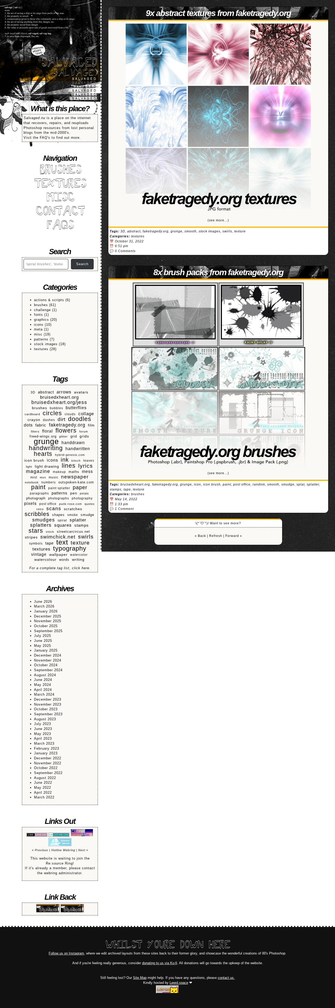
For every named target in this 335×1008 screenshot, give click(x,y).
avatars (81, 392)
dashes (49, 420)
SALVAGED (69, 63)
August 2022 (45, 778)
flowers (66, 430)
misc (38, 334)
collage (86, 413)
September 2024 (48, 670)
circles (52, 413)
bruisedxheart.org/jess (59, 402)
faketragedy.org (67, 425)
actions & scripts (49, 300)
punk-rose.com (70, 503)
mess (87, 471)
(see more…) (218, 220)
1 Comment (124, 509)
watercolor (79, 554)
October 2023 (46, 709)
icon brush (34, 460)
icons (38, 325)
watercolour (45, 559)
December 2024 (47, 655)
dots (28, 425)
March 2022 (44, 797)
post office (48, 503)
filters (35, 431)
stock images (46, 344)
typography (69, 548)
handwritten (77, 448)
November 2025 (47, 621)
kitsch (76, 460)
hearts (43, 453)
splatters (41, 525)
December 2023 (47, 699)
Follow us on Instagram (66, 953)
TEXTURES (60, 184)
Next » (83, 850)
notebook (32, 482)
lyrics (85, 465)
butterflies (76, 408)
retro (40, 509)
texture (80, 542)
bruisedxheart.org (59, 397)
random (259, 484)
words (64, 560)
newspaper (74, 476)
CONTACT (60, 212)
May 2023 (42, 734)
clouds (70, 414)
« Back (200, 536)
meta (38, 329)
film (91, 425)
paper (80, 487)
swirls (86, 536)
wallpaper (58, 555)
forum (83, 431)
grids (84, 436)
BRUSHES (60, 170)
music (53, 477)
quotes (90, 503)
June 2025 (43, 641)
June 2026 (43, 602)
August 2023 (45, 719)
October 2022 (46, 768)
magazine (38, 471)
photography (82, 498)
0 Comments (125, 251)
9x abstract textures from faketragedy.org (218, 13)
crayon (33, 420)
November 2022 (47, 763)
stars (36, 530)
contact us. (226, 978)
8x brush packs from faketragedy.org (218, 272)
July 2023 (42, 724)
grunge (46, 441)
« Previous (40, 850)
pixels (30, 503)
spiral (62, 520)
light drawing (47, 466)
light (29, 466)
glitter (63, 436)
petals (84, 493)
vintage (39, 554)
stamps (81, 525)
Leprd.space (179, 983)
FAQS (60, 226)
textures (41, 349)
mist (33, 477)
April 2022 (43, 792)
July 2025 (42, 636)
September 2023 (48, 714)
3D (33, 392)
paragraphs (39, 493)
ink (65, 459)
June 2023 (43, 729)
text (62, 542)
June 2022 (43, 783)
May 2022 (42, 788)
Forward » (233, 536)
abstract (46, 392)
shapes (58, 515)
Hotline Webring (63, 850)
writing (78, 559)
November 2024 (47, 660)
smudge (87, 515)
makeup (59, 471)
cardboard (32, 414)
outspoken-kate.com (76, 482)
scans (53, 508)
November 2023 (47, 704)
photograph (36, 498)
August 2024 (45, 675)
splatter (78, 520)
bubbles (56, 408)
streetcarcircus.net (73, 532)
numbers (48, 482)
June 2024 (43, 680)
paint (38, 487)
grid (73, 436)
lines (69, 465)
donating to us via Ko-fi (159, 963)
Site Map (140, 978)
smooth (191, 231)
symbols (36, 543)
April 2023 (43, 738)
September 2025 (48, 631)
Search (82, 264)
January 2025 (46, 650)
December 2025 (47, 616)
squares (63, 525)
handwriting (46, 448)
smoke (72, 514)
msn (43, 477)
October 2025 (46, 626)
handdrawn (73, 442)
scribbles (37, 514)
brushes (41, 305)
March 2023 (44, 743)
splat (301, 484)
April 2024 (43, 690)
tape (49, 543)
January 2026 (46, 611)
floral (47, 431)
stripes (31, 537)
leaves (88, 460)
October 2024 (46, 665)
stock (50, 531)
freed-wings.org (43, 436)
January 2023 (46, 753)
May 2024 (42, 685)
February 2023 (46, 748)
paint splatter (59, 488)
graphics (41, 320)
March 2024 (44, 694)
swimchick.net (57, 537)
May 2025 (42, 646)
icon (197, 484)
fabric (40, 425)
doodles (79, 419)
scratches (73, 509)
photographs (58, 498)
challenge (42, 310)
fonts (38, 315)
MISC (60, 198)
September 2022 (48, 773)
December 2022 (47, 758)
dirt (61, 419)
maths (74, 472)
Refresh (215, 536)
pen (73, 493)
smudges (43, 520)
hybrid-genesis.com (70, 454)
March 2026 (44, 606)
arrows (64, 392)
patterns (41, 339)
